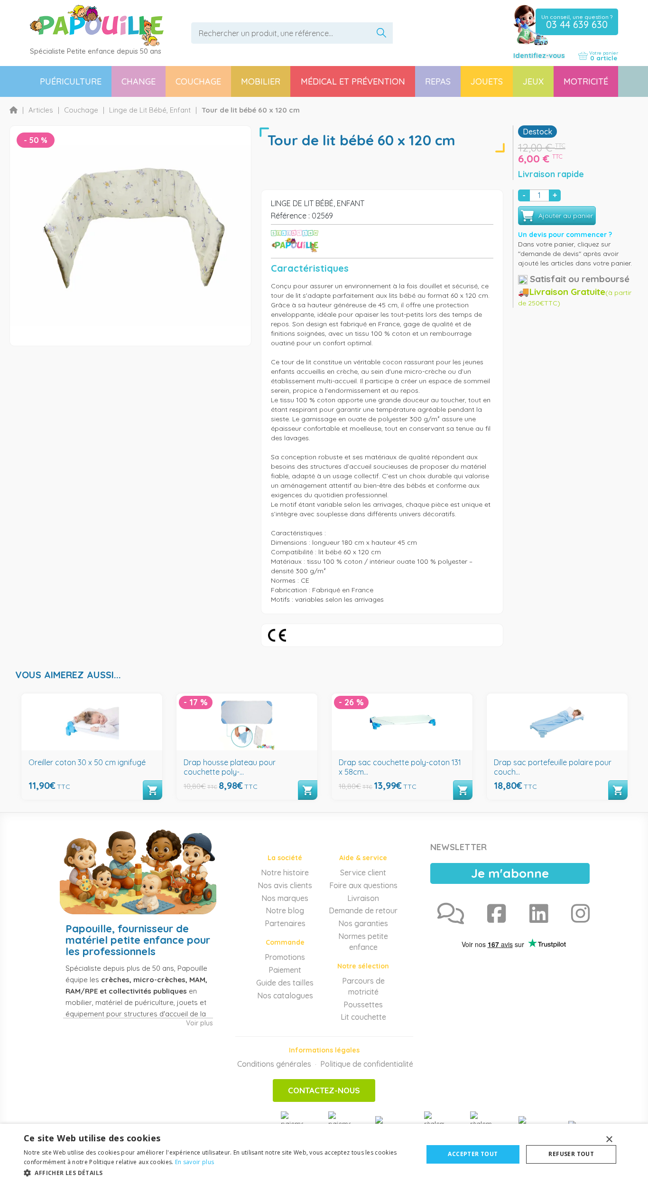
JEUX (533, 81)
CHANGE (138, 81)
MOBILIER (260, 81)
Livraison (363, 898)
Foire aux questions (363, 885)
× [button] (608, 1139)
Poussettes (363, 1004)
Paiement (284, 970)
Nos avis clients (285, 885)
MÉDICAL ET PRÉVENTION (353, 81)
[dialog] (324, 1154)
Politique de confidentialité (366, 1064)
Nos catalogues (285, 995)
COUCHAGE (198, 81)
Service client (363, 872)
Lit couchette (363, 1017)
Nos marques (284, 898)
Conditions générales (274, 1064)
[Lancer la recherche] (381, 33)
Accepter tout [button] (473, 1154)
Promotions (285, 957)
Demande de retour (363, 910)
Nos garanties (363, 923)
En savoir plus (194, 1162)
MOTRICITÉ (586, 81)
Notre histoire (285, 872)
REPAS (438, 81)
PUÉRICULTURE (71, 81)
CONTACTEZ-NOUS (324, 1090)
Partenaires (285, 923)
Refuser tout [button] (571, 1154)
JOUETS (487, 81)
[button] (217, 1172)
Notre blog (285, 910)
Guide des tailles (285, 982)
